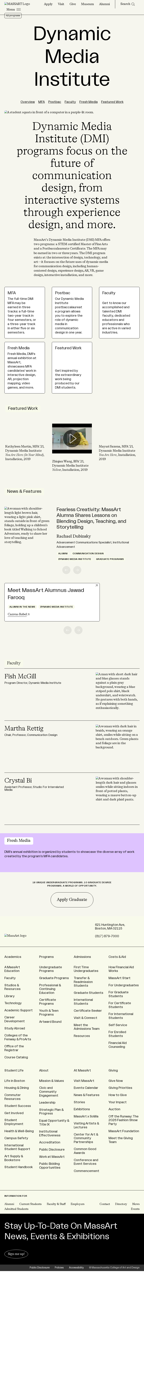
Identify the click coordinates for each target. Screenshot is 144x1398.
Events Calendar (86, 1087)
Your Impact (118, 1102)
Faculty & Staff (56, 1204)
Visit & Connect (85, 1017)
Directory (121, 1204)
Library (9, 996)
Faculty (70, 101)
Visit (61, 4)
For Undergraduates (124, 985)
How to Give (118, 1095)
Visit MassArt (84, 1080)
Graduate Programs (54, 978)
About (43, 1070)
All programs (13, 15)
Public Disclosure (52, 1149)
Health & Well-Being (19, 1131)
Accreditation (49, 1142)
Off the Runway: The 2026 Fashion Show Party (124, 1120)
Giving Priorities (120, 1087)
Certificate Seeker (88, 1010)
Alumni (104, 4)
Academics (12, 956)
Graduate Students (88, 992)
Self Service (118, 1025)
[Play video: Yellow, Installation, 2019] (72, 438)
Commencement (86, 1171)
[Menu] (13, 10)
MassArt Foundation (124, 1131)
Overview (28, 101)
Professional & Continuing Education (50, 989)
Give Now (116, 1080)
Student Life (14, 1070)
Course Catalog (16, 1057)
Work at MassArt (52, 1156)
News (136, 1204)
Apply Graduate (72, 900)
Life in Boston (14, 1080)
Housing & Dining (16, 1087)
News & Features (24, 491)
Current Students (30, 1204)
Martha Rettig (23, 729)
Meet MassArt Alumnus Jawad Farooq (46, 594)
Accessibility (76, 1267)
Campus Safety (16, 1138)
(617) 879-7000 (107, 936)
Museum (87, 4)
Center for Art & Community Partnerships (86, 1138)
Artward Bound (50, 1021)
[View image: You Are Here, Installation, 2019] (119, 436)
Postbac (54, 101)
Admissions (82, 956)
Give (73, 4)
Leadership (47, 1102)
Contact (105, 1204)
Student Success (17, 1105)
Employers (77, 1204)
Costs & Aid (117, 956)
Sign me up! (16, 1254)
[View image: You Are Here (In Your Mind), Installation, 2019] (25, 436)
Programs (46, 956)
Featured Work (112, 101)
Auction (114, 1109)
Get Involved (14, 1113)
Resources (82, 1035)
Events (135, 1209)
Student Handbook (18, 1167)
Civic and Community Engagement (48, 1091)
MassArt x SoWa (86, 1116)
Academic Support (18, 1010)
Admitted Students (16, 1209)
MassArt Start (119, 978)
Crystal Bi (18, 781)
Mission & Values (51, 1080)
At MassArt (82, 1070)
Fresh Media (88, 101)
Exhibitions (82, 1109)
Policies (59, 1267)
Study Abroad (14, 1028)
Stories (79, 1102)
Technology (13, 1003)
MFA (41, 101)
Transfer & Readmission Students (83, 981)
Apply (48, 4)
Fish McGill (20, 676)
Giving (113, 1070)
